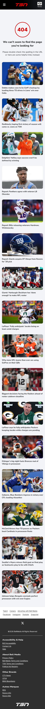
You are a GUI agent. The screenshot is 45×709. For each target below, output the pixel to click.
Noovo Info (6, 693)
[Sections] (4, 4)
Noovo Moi (6, 696)
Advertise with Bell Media (27, 611)
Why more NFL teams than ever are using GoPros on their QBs (20, 361)
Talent (5, 611)
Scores (40, 7)
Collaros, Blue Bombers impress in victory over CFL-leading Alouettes (22, 496)
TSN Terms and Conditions (12, 664)
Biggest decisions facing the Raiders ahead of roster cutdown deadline (22, 395)
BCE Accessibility (9, 643)
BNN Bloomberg (8, 681)
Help (4, 649)
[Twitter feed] (22, 622)
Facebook (7, 614)
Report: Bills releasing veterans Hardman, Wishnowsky (20, 226)
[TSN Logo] (22, 4)
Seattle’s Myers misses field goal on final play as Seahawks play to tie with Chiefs (22, 563)
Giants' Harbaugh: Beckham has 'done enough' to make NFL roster (19, 294)
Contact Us (6, 646)
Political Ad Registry (10, 666)
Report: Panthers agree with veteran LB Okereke (19, 192)
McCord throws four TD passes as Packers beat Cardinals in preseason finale (20, 530)
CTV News (6, 675)
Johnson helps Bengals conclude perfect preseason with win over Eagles (20, 597)
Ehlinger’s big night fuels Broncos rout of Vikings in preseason (20, 462)
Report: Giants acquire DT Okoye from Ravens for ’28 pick (22, 260)
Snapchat (34, 614)
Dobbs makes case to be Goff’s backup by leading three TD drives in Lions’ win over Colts (20, 91)
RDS (4, 690)
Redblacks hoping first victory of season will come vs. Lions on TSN (21, 125)
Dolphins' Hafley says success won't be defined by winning (19, 159)
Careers (13, 611)
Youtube (25, 614)
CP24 (4, 678)
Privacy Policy (7, 658)
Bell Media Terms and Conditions (15, 661)
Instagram (17, 614)
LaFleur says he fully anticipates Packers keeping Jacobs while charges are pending (21, 428)
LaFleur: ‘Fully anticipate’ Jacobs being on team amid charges (20, 327)
